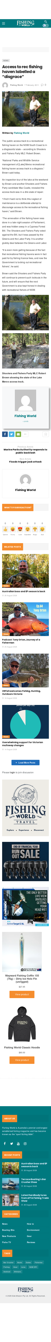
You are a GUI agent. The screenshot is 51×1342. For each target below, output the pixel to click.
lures (23, 1267)
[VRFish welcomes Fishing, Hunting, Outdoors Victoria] (25, 670)
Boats (19, 1262)
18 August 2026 (11, 698)
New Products (9, 1236)
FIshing (7, 1267)
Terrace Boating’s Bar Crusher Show (33, 1181)
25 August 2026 (11, 646)
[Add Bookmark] (46, 434)
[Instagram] (25, 1143)
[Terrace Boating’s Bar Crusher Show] (10, 1184)
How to (30, 1223)
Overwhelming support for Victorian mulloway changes (22, 744)
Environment (33, 1230)
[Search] (46, 21)
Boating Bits (8, 1230)
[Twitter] (11, 1143)
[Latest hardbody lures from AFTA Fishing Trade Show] (10, 1200)
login (12, 772)
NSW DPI (33, 1267)
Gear (29, 1236)
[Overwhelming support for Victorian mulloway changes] (25, 722)
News (5, 60)
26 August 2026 (11, 595)
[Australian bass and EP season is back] (25, 571)
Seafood (7, 1271)
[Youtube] (18, 1143)
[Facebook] (5, 1143)
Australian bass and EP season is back (23, 591)
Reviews (31, 1242)
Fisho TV (6, 1242)
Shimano (17, 1271)
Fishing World (16, 85)
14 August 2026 (11, 749)
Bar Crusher (9, 1262)
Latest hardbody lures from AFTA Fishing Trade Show (35, 1198)
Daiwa (28, 1262)
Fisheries (38, 1262)
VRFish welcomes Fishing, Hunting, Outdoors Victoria (21, 693)
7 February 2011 (32, 85)
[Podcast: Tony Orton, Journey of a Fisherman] (25, 619)
